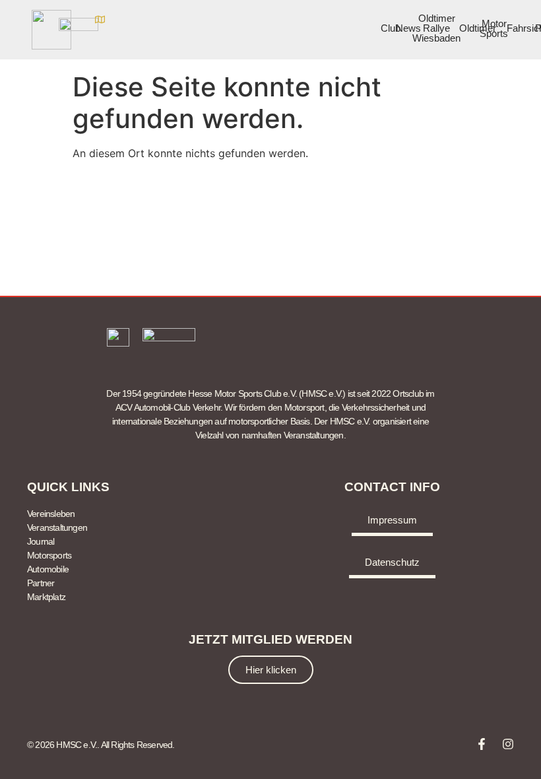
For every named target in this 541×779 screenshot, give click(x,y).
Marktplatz (46, 597)
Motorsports (49, 555)
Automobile (48, 569)
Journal (40, 541)
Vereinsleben (51, 513)
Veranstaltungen (57, 527)
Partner (40, 583)
